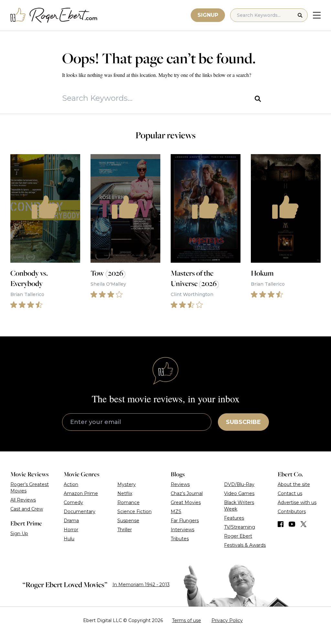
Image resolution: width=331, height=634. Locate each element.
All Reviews (23, 500)
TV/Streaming (239, 527)
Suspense (128, 520)
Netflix (124, 493)
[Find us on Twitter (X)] (303, 524)
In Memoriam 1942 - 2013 (141, 584)
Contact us (290, 493)
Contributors (292, 511)
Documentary (79, 511)
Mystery (126, 484)
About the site (294, 484)
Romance (128, 502)
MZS (176, 511)
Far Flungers (185, 520)
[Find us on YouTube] (292, 524)
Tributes (180, 539)
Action (71, 484)
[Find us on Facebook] (280, 524)
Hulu (69, 539)
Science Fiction (134, 511)
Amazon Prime (81, 493)
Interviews (182, 530)
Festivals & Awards (245, 545)
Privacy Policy (227, 620)
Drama (71, 520)
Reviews (180, 484)
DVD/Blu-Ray (239, 484)
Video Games (239, 493)
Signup (208, 15)
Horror (71, 530)
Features (234, 518)
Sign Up (19, 533)
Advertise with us (297, 502)
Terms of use (186, 620)
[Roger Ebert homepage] (54, 15)
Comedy (73, 502)
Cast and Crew (26, 509)
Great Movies (186, 502)
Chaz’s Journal (187, 493)
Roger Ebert (238, 536)
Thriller (124, 530)
